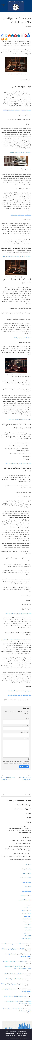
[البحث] (3, 795)
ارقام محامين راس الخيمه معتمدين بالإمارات (20, 846)
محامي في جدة (27, 873)
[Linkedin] (12, 35)
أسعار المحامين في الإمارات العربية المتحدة (12, 944)
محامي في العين (22, 1035)
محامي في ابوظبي (11, 1031)
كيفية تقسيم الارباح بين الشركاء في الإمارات (20, 859)
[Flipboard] (25, 35)
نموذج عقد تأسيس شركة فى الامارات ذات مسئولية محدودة (16, 856)
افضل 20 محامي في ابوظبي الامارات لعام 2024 (13, 949)
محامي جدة (28, 886)
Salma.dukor (28, 1001)
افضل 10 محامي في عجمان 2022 (22, 338)
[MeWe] (18, 35)
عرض (21, 79)
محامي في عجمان (10, 1035)
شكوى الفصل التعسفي (25, 900)
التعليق (27, 739)
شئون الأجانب (27, 924)
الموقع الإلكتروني (25, 732)
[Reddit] (9, 35)
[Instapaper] (22, 35)
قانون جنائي (28, 930)
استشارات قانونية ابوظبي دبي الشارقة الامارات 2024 (14, 984)
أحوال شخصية (27, 908)
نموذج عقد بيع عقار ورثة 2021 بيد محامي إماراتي (19, 419)
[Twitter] (6, 35)
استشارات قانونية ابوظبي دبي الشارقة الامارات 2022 (18, 463)
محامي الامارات (23, 1038)
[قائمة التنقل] (3, 5)
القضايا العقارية (27, 919)
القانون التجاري (27, 916)
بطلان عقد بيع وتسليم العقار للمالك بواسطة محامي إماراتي (16, 256)
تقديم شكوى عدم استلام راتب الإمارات (21, 853)
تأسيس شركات (27, 922)
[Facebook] (2, 35)
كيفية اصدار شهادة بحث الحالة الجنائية (21, 840)
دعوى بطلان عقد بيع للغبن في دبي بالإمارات (20, 152)
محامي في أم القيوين (26, 895)
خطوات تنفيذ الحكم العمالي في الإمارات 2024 (15, 996)
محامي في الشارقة (22, 1033)
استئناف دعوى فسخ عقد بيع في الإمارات (21, 215)
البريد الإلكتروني (25, 725)
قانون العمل (28, 927)
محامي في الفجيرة (26, 882)
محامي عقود (28, 935)
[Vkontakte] (28, 35)
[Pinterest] (15, 35)
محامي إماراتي (27, 864)
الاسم (27, 718)
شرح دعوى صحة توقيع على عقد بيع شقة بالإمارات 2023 (17, 110)
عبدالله (29, 949)
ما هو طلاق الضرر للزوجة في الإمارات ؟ (15, 979)
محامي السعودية (26, 891)
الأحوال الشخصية (26, 913)
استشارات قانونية (26, 910)
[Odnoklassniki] (2, 39)
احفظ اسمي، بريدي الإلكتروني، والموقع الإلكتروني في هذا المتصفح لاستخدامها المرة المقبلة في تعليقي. (16, 762)
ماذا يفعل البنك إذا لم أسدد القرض (12, 973)
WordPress (8, 1038)
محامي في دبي (22, 1031)
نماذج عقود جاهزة (26, 869)
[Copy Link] (6, 39)
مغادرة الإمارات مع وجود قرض (23, 843)
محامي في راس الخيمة (25, 878)
